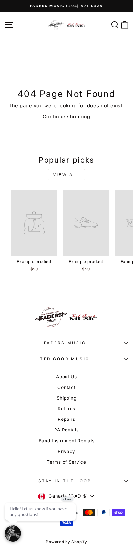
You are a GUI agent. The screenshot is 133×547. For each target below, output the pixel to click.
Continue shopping (66, 116)
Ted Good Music (64, 359)
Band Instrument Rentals (67, 440)
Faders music (65, 343)
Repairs (66, 419)
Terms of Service (66, 462)
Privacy (66, 451)
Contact (66, 387)
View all (66, 174)
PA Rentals (66, 429)
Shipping (67, 398)
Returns (66, 408)
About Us (66, 376)
